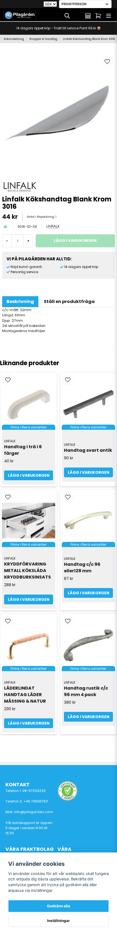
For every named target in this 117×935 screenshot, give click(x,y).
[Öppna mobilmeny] (108, 15)
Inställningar (58, 920)
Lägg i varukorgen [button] (29, 475)
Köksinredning (14, 39)
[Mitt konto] (88, 15)
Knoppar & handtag (43, 39)
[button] (107, 62)
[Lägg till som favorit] (77, 15)
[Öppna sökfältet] (67, 15)
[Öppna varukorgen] (98, 15)
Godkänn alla (58, 906)
